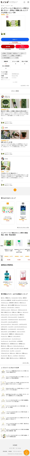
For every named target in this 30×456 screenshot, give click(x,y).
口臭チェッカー (4, 305)
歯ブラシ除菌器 (11, 305)
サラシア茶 (16, 348)
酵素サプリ (22, 314)
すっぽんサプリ (21, 317)
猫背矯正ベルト (22, 343)
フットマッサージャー (16, 338)
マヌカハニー (3, 307)
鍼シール (10, 355)
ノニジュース (18, 350)
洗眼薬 (7, 358)
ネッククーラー (4, 355)
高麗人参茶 (26, 348)
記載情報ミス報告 (25, 85)
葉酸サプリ (10, 336)
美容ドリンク (18, 353)
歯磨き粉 (25, 297)
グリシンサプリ (4, 321)
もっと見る (15, 82)
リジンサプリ (11, 326)
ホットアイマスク (12, 341)
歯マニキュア (18, 305)
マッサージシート (4, 341)
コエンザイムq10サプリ (13, 321)
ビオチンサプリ (4, 326)
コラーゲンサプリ (20, 329)
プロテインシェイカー (5, 309)
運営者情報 (5, 451)
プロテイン (17, 307)
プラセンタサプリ (4, 333)
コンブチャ (12, 350)
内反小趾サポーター (5, 343)
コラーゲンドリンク (5, 350)
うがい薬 (13, 300)
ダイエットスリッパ (5, 314)
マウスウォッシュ (4, 302)
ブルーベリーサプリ (21, 331)
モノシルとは (18, 448)
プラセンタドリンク (5, 353)
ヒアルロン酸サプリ (12, 331)
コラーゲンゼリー (10, 307)
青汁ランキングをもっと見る (23, 227)
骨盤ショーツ (10, 346)
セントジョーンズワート (6, 324)
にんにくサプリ (4, 319)
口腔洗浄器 (11, 302)
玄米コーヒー (12, 353)
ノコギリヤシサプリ (23, 324)
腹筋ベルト (14, 312)
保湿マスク (3, 358)
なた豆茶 (7, 348)
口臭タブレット (22, 302)
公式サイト (15, 39)
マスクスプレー (22, 355)
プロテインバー (14, 309)
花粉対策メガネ (22, 358)
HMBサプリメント (8, 312)
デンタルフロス (15, 297)
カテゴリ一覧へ (26, 362)
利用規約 (10, 451)
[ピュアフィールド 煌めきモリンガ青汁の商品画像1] (13, 23)
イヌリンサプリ (4, 317)
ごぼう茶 (3, 348)
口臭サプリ (16, 302)
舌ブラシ (20, 297)
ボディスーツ (25, 312)
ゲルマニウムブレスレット (18, 346)
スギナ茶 (21, 348)
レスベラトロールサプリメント (20, 326)
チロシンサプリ (15, 324)
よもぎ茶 (11, 348)
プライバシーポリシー (17, 451)
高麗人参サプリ (4, 329)
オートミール (24, 305)
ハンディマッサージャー (6, 338)
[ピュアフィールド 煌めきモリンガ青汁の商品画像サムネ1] (3, 34)
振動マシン (20, 312)
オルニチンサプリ (22, 319)
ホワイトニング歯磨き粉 (6, 300)
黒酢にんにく (25, 353)
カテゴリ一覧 (11, 448)
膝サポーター (3, 346)
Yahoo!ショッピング (22, 46)
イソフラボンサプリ (12, 329)
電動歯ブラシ (8, 297)
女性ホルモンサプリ (19, 333)
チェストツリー (4, 336)
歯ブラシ (3, 297)
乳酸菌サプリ (11, 333)
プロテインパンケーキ (22, 309)
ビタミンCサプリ (16, 336)
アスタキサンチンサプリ (13, 319)
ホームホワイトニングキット (22, 300)
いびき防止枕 (19, 341)
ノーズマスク (15, 355)
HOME (15, 445)
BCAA (2, 312)
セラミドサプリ (4, 331)
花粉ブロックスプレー (14, 358)
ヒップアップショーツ (14, 314)
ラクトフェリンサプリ (12, 317)
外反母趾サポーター (14, 343)
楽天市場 (8, 46)
